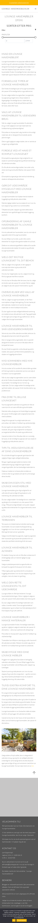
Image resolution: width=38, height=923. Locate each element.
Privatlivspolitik (21, 920)
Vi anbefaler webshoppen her (19, 3)
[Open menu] (35, 8)
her (33, 766)
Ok (14, 920)
